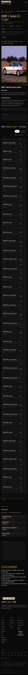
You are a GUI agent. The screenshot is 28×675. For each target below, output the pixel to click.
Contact (11, 622)
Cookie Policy (20, 625)
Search (2, 629)
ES (15, 652)
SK (12, 655)
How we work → (10, 23)
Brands (3, 626)
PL (5, 655)
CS (9, 655)
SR (21, 652)
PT (2, 655)
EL (25, 655)
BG (2, 658)
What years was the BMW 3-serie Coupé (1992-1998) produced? (13, 577)
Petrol (23, 131)
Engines (4, 37)
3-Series (11, 11)
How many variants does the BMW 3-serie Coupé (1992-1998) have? (12, 574)
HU (15, 655)
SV (21, 655)
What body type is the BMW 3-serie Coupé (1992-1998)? (12, 571)
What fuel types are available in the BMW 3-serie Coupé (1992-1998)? (13, 581)
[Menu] (25, 2)
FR (12, 652)
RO (5, 652)
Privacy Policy (20, 620)
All (17, 131)
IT (18, 652)
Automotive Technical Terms (4, 641)
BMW (6, 11)
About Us (12, 620)
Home (2, 11)
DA (5, 658)
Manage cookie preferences (20, 633)
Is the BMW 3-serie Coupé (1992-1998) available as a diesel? (14, 584)
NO (18, 655)
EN (2, 652)
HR (25, 652)
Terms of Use (20, 622)
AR (9, 658)
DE (9, 652)
